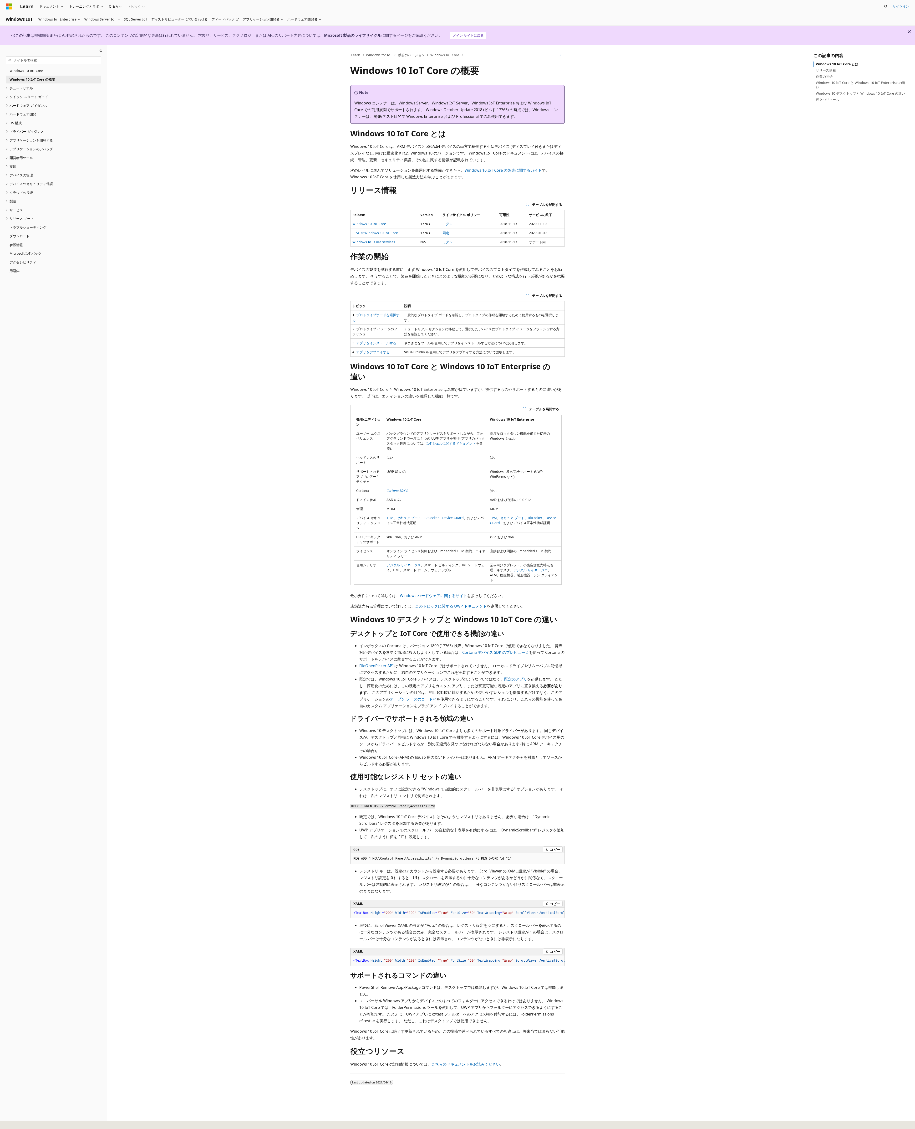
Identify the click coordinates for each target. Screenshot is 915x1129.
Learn (355, 55)
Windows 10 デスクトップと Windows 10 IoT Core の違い (860, 93)
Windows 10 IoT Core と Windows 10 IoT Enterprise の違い (860, 84)
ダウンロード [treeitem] (20, 236)
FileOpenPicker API (376, 665)
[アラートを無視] (909, 32)
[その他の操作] (560, 55)
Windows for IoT (379, 55)
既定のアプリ (515, 679)
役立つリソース (827, 99)
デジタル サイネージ (401, 565)
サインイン (901, 6)
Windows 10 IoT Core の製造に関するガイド (503, 170)
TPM (389, 518)
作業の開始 (824, 76)
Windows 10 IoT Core (369, 224)
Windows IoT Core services (373, 242)
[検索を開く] (886, 6)
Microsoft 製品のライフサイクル (352, 35)
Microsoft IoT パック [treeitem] (25, 253)
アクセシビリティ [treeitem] (23, 262)
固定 (445, 233)
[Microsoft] (9, 6)
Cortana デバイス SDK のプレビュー (493, 652)
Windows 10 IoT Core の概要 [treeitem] (32, 79)
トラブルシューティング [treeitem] (28, 227)
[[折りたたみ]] (101, 51)
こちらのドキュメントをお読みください (465, 1064)
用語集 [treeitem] (15, 270)
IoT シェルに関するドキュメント (451, 443)
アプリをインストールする (376, 343)
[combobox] (53, 60)
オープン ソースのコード (411, 699)
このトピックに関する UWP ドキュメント (451, 606)
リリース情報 (826, 70)
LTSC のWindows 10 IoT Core (375, 233)
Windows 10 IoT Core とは (837, 64)
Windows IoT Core (444, 55)
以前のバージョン (411, 55)
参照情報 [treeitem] (16, 244)
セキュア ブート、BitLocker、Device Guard (430, 518)
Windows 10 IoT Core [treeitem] (26, 70)
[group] (457, 913)
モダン (447, 224)
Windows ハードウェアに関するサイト (433, 595)
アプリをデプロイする (373, 352)
